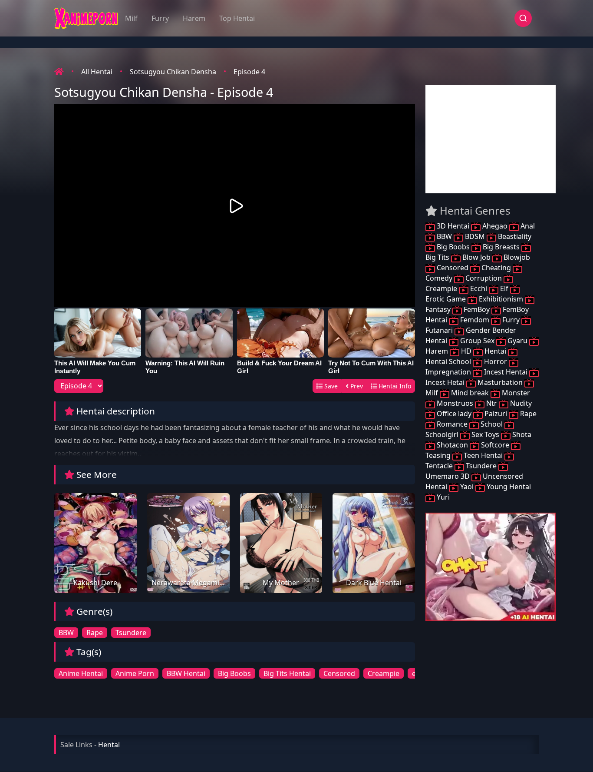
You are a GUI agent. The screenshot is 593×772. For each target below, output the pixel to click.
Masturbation (500, 382)
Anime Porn (134, 673)
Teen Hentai (483, 455)
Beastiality (513, 236)
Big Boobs (234, 673)
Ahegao (495, 226)
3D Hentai (453, 226)
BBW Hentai (186, 673)
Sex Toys (485, 434)
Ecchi (478, 288)
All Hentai (96, 71)
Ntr (491, 403)
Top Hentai (237, 18)
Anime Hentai (81, 673)
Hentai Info (394, 386)
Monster (515, 393)
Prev (356, 386)
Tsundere (130, 632)
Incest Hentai (505, 372)
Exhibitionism (501, 299)
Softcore (495, 445)
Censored (339, 673)
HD (466, 351)
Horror (495, 361)
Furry (160, 18)
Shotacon (452, 445)
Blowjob (516, 257)
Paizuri (496, 413)
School (491, 424)
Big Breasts (501, 247)
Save (330, 386)
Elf (504, 288)
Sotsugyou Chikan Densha (173, 71)
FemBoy (476, 309)
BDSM (475, 236)
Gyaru (517, 340)
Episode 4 (249, 71)
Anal (527, 226)
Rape (94, 632)
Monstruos (455, 403)
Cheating (496, 267)
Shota (521, 434)
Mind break (470, 393)
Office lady (454, 413)
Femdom (474, 320)
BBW (66, 632)
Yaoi (466, 486)
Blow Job (476, 257)
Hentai (495, 351)
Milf (131, 18)
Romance (452, 424)
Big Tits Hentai (287, 673)
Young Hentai (508, 486)
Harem (194, 18)
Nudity (520, 403)
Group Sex (477, 340)
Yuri (442, 497)
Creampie (383, 673)
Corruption (484, 278)
